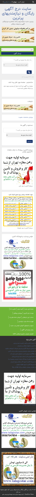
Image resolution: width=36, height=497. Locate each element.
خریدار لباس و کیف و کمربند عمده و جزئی (23, 343)
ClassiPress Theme (29, 494)
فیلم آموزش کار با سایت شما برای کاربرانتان (23, 356)
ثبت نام (9, 2)
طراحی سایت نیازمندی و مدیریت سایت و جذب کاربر (21, 351)
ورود (5, 2)
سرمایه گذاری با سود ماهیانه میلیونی (25, 364)
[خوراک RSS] (33, 1)
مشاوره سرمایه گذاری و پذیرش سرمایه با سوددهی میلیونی (19, 348)
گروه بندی (20, 309)
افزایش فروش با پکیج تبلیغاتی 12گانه (23, 334)
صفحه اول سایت (28, 309)
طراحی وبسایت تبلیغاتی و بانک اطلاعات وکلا (23, 367)
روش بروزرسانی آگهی (27, 330)
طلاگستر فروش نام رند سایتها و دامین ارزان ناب (22, 353)
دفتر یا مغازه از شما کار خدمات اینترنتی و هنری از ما (21, 359)
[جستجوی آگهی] (29, 72)
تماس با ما (13, 309)
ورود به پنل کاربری (28, 313)
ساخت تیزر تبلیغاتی (27, 317)
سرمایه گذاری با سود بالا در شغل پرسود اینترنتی (22, 361)
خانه (33, 77)
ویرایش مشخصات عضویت (25, 117)
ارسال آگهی (17, 53)
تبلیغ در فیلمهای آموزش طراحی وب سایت (21, 325)
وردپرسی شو (5, 494)
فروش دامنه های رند (15, 317)
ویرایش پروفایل (18, 313)
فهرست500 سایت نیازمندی (25, 321)
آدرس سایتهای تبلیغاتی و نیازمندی (26, 345)
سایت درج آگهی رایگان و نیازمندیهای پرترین (18, 13)
